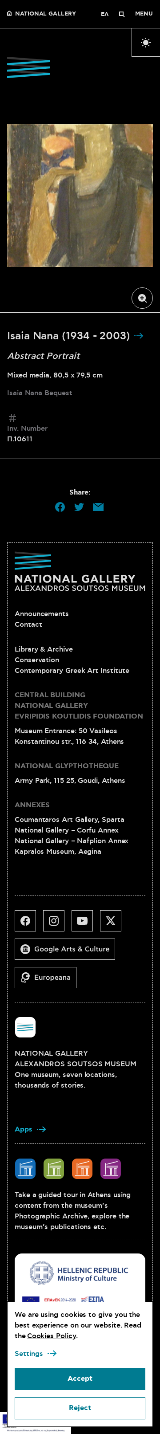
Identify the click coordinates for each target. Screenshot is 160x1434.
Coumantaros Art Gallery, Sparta (69, 819)
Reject (80, 1408)
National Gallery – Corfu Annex (67, 830)
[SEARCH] (122, 14)
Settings (29, 1353)
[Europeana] (49, 981)
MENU (144, 14)
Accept (80, 1378)
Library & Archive (44, 649)
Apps (23, 1129)
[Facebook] (29, 924)
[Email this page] (98, 507)
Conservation (37, 660)
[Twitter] (114, 924)
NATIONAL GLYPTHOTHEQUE (67, 766)
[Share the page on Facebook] (60, 507)
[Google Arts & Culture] (68, 953)
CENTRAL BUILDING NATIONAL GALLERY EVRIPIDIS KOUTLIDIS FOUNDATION (79, 706)
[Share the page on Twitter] (79, 507)
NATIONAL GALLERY (45, 14)
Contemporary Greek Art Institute (72, 670)
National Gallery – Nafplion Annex (71, 841)
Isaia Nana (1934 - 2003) (70, 336)
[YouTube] (86, 924)
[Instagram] (57, 924)
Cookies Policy (51, 1336)
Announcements (42, 613)
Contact (28, 624)
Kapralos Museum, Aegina (58, 851)
